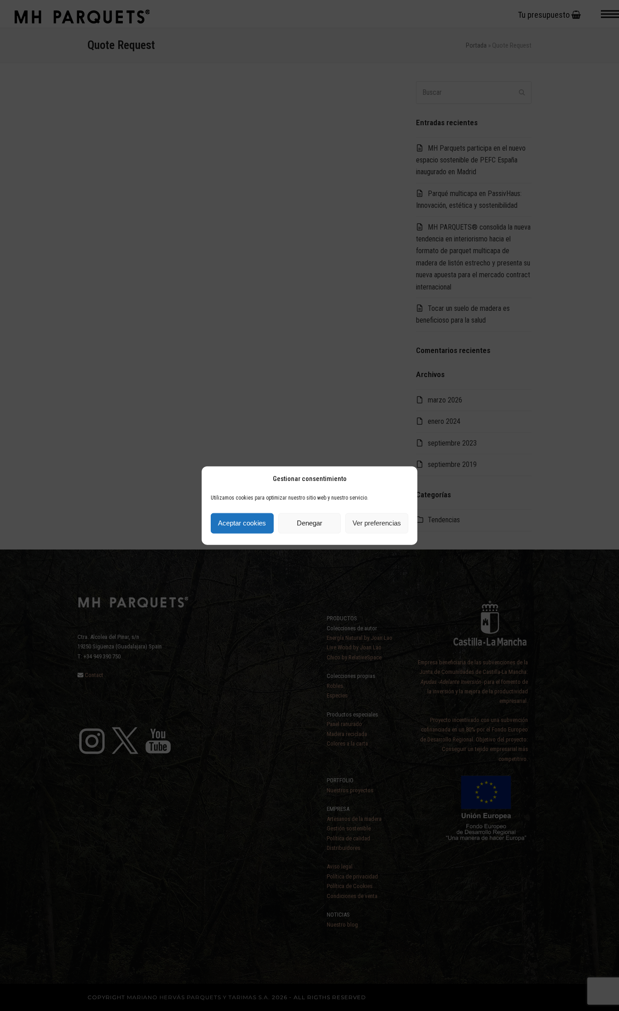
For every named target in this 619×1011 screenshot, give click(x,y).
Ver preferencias (377, 523)
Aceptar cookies (242, 523)
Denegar (309, 523)
